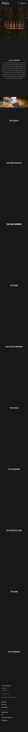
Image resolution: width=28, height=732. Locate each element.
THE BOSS (14, 285)
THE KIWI (14, 591)
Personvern (4, 720)
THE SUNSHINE (14, 469)
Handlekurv (4, 707)
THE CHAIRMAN (14, 652)
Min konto (4, 704)
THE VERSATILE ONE (14, 530)
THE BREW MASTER (14, 163)
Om (2, 714)
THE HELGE (14, 408)
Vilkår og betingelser (6, 717)
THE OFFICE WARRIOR (14, 346)
